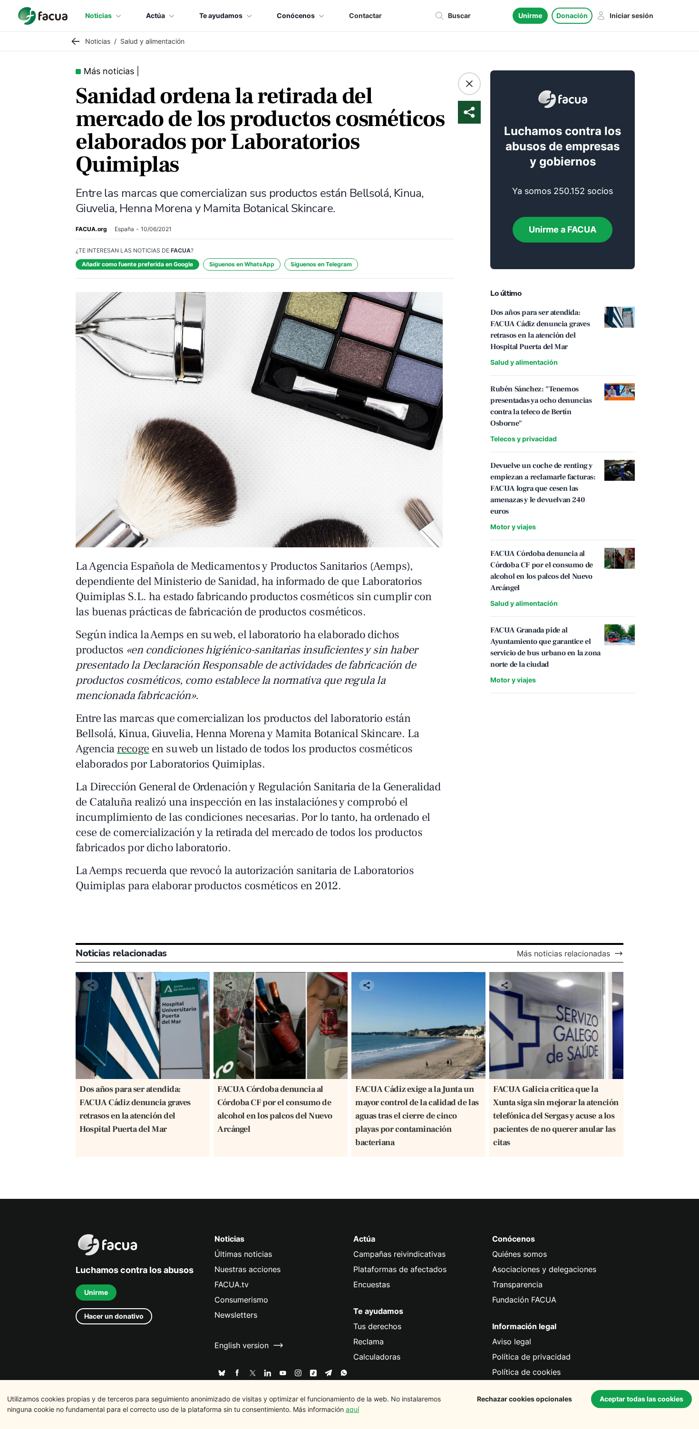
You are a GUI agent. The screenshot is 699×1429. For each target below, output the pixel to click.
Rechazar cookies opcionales (524, 1399)
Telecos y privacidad (523, 439)
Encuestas (371, 1284)
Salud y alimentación (524, 362)
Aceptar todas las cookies (641, 1399)
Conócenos (296, 15)
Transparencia (517, 1284)
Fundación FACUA (524, 1299)
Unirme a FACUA (562, 229)
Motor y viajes (513, 527)
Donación (572, 15)
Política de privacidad (531, 1356)
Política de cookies (526, 1372)
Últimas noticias (243, 1254)
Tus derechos (377, 1326)
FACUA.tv (231, 1284)
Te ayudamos (221, 15)
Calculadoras (376, 1356)
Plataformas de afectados (400, 1269)
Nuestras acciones (247, 1269)
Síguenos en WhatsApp (241, 264)
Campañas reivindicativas (399, 1254)
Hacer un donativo (114, 1316)
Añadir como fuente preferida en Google (137, 264)
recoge (133, 748)
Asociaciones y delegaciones (544, 1269)
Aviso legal (511, 1341)
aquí (352, 1409)
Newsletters (235, 1315)
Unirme (530, 15)
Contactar (365, 15)
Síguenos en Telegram (321, 264)
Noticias (98, 15)
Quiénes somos (519, 1254)
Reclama (368, 1341)
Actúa (155, 15)
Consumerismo (241, 1299)
